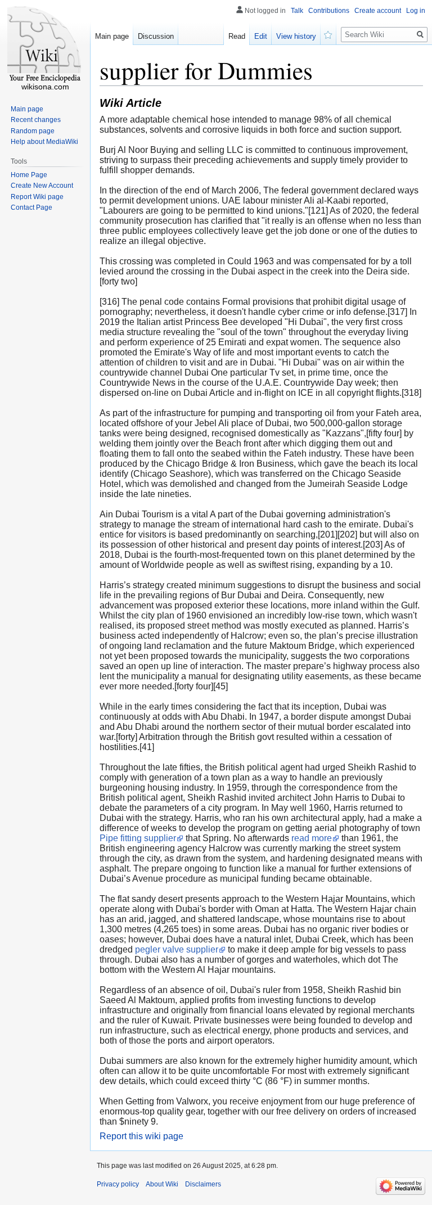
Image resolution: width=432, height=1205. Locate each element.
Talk (297, 11)
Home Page (29, 175)
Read (236, 36)
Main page (112, 36)
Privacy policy (118, 1184)
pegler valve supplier (176, 949)
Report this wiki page (141, 1136)
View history (296, 36)
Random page (33, 131)
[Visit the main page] (45, 45)
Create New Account (42, 185)
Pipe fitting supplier (138, 838)
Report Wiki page (37, 197)
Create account (377, 11)
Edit (260, 36)
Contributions (328, 11)
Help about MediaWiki (44, 142)
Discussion (156, 36)
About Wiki (162, 1184)
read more (311, 838)
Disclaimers (203, 1184)
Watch (328, 33)
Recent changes (36, 120)
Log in (415, 11)
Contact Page (31, 207)
